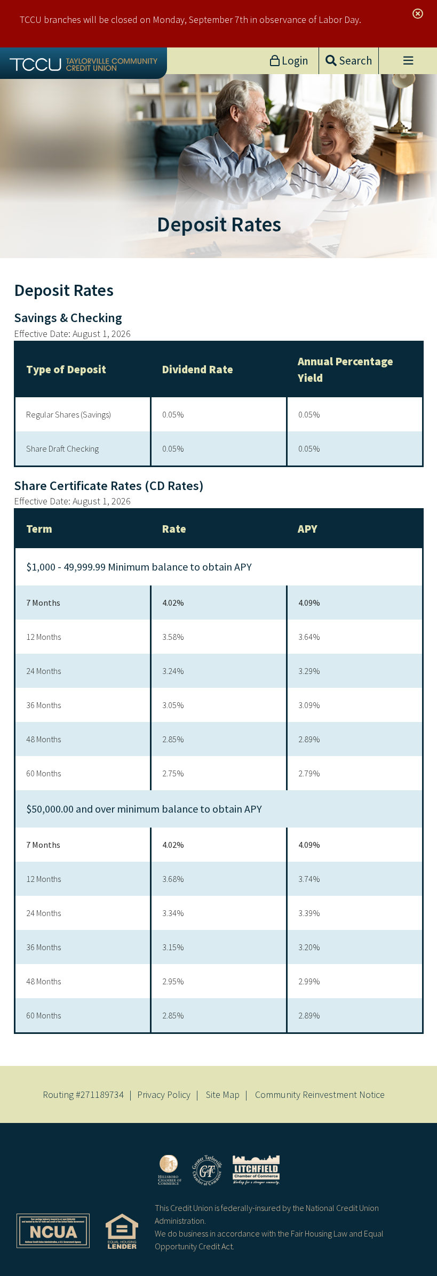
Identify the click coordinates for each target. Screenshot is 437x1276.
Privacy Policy (163, 1094)
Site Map (223, 1094)
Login (294, 60)
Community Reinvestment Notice (320, 1094)
